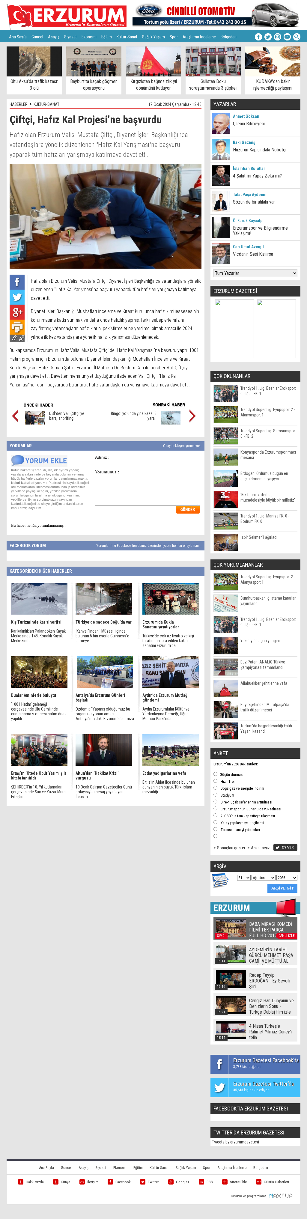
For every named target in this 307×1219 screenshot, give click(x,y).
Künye (65, 1182)
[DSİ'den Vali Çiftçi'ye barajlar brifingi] (35, 423)
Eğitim (106, 36)
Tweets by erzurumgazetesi (235, 1142)
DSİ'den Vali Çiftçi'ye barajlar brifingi (66, 416)
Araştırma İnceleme (199, 36)
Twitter (153, 1182)
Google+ (182, 1182)
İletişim (92, 1182)
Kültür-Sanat (127, 36)
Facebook (123, 1182)
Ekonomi (89, 36)
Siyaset (70, 36)
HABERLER (19, 104)
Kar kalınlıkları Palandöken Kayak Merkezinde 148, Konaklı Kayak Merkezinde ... (38, 636)
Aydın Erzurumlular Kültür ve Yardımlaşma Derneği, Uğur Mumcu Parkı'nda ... (165, 714)
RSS (210, 1182)
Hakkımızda (35, 1182)
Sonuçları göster (231, 847)
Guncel (37, 36)
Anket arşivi (260, 847)
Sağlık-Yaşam (153, 36)
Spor (174, 36)
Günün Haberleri (276, 1182)
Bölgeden (229, 36)
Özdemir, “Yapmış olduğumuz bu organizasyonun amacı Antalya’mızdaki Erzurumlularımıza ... (105, 716)
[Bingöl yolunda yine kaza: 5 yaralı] (170, 423)
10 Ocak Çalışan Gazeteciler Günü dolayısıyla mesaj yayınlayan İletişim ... (104, 792)
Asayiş (53, 36)
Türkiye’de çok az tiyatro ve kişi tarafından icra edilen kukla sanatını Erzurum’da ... (168, 640)
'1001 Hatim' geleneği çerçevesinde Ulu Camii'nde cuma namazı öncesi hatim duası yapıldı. (39, 711)
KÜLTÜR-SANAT (46, 104)
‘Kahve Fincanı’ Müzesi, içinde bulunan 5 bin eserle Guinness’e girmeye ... (102, 636)
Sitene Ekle (238, 1182)
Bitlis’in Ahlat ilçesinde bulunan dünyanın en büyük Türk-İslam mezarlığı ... (168, 787)
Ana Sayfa (18, 36)
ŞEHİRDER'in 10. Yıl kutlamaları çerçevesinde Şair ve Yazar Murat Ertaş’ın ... (39, 792)
